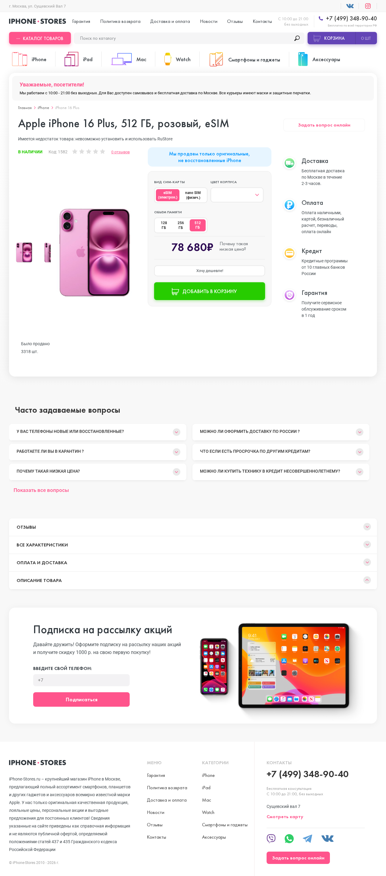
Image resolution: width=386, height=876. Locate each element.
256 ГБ (181, 225)
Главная (25, 107)
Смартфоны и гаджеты (225, 824)
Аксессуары (214, 837)
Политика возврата (120, 21)
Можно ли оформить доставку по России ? (250, 431)
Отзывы (235, 21)
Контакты (262, 21)
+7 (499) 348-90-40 (350, 18)
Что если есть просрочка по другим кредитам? (255, 451)
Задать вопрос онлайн (324, 125)
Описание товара (39, 580)
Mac (206, 800)
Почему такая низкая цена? (48, 471)
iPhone (43, 107)
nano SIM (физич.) (193, 195)
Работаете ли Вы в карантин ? (50, 451)
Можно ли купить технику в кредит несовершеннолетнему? (270, 471)
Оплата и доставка (42, 562)
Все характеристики (42, 545)
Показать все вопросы (41, 490)
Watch (208, 812)
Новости (208, 21)
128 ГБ (164, 225)
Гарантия (81, 21)
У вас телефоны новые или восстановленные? (70, 431)
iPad (206, 787)
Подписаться (81, 699)
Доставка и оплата (170, 21)
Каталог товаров (43, 39)
